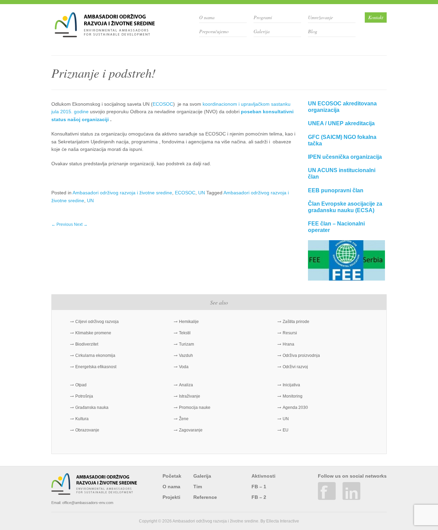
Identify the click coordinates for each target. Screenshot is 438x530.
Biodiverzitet (86, 344)
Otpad (81, 385)
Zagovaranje (191, 430)
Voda (184, 366)
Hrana (288, 344)
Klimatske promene (93, 333)
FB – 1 (259, 486)
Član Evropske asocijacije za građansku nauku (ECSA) (345, 207)
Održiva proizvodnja (301, 355)
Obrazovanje (87, 430)
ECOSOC (163, 104)
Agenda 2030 (295, 407)
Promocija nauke (194, 407)
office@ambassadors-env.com (87, 503)
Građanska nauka (91, 407)
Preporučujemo (214, 31)
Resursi (290, 333)
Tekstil (185, 333)
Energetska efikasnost (95, 366)
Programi (263, 17)
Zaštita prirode (296, 321)
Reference (205, 497)
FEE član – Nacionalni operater (336, 227)
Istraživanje (189, 396)
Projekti (171, 497)
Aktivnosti (263, 476)
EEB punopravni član (335, 190)
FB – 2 (259, 497)
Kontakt (375, 17)
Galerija (262, 31)
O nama (207, 17)
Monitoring (292, 396)
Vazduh (186, 355)
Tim (197, 486)
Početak (172, 476)
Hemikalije (189, 321)
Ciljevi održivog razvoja (97, 321)
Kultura (82, 418)
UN (201, 192)
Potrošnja (84, 396)
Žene (184, 418)
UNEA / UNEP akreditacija (341, 123)
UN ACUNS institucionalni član (341, 173)
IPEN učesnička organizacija (345, 157)
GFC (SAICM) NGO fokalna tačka (342, 140)
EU (285, 430)
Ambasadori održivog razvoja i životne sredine (122, 192)
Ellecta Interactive (282, 521)
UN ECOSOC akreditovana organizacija (342, 107)
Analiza (186, 385)
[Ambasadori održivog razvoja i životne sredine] (105, 34)
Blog (312, 31)
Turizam (186, 344)
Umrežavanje (320, 17)
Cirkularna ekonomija (95, 355)
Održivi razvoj (295, 366)
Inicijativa (291, 385)
